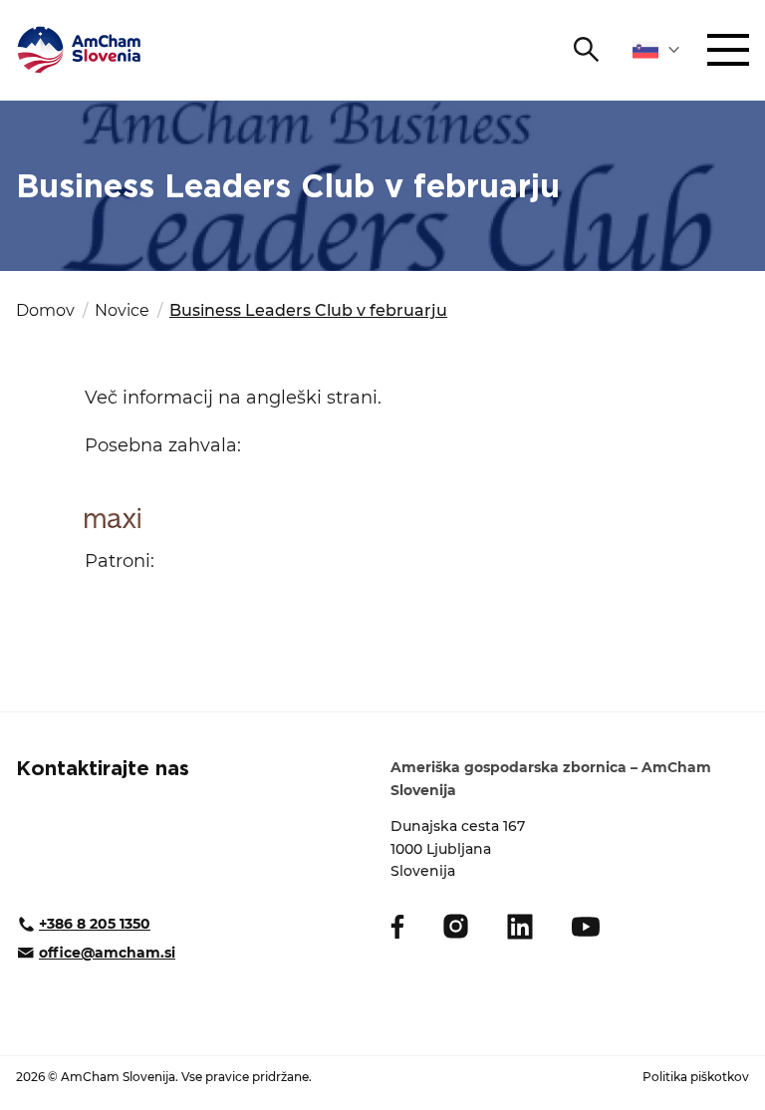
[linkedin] (520, 927)
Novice (122, 310)
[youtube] (586, 927)
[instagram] (455, 926)
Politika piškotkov (695, 1076)
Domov (45, 310)
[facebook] (397, 927)
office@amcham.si (107, 953)
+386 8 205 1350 (94, 924)
